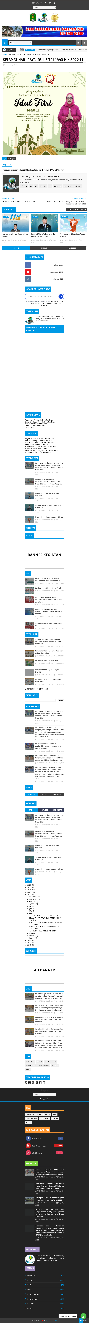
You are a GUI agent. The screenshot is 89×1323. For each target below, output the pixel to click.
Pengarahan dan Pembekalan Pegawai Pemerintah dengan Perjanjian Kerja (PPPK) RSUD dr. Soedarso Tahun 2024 (49, 1008)
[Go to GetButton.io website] (83, 1320)
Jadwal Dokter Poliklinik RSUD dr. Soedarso (41, 446)
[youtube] (54, 2)
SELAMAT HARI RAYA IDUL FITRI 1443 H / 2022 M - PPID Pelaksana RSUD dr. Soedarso (45, 303)
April (31, 913)
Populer (45, 810)
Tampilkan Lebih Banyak (77, 209)
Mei (31, 911)
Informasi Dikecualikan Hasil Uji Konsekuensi (41, 450)
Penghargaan (31, 1066)
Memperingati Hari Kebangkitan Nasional (15, 235)
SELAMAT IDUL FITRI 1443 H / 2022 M (43, 916)
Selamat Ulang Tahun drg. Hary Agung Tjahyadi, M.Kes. (43, 235)
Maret (31, 933)
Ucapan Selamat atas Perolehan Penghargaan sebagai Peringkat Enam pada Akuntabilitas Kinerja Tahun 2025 (49, 758)
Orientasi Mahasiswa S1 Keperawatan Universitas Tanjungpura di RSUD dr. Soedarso (49, 1019)
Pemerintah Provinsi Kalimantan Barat (39, 420)
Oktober (32, 901)
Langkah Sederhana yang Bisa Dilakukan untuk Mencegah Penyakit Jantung (48, 611)
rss (50, 186)
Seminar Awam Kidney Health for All (48, 588)
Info (54, 1062)
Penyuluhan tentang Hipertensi (46, 660)
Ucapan (12, 54)
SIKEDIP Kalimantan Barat (34, 426)
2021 (29, 940)
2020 (29, 943)
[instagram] (49, 2)
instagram (67, 186)
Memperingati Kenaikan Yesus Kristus (72, 235)
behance (57, 186)
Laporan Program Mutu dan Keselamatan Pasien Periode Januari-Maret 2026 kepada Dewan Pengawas (49, 482)
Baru (31, 810)
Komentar (57, 810)
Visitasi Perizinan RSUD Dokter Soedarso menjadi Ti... (44, 927)
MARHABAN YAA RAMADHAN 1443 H (43, 931)
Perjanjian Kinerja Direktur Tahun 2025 (39, 438)
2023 (29, 892)
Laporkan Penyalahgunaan (36, 689)
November (33, 899)
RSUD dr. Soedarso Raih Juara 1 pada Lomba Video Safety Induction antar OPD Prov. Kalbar (48, 746)
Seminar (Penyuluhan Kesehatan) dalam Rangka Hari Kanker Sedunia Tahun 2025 (48, 641)
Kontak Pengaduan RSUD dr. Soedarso (39, 442)
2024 (29, 890)
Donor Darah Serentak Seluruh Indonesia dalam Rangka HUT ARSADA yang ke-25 (48, 600)
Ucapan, (18, 65)
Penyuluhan (44, 1066)
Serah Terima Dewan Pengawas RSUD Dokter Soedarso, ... (46, 923)
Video (28, 1069)
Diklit (47, 1062)
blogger (16, 248)
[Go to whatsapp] (83, 1316)
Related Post (9, 210)
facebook (72, 248)
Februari (32, 935)
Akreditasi (30, 1062)
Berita (39, 1062)
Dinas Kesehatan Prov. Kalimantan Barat (40, 422)
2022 (29, 894)
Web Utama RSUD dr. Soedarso (37, 424)
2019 (29, 945)
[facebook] (45, 2)
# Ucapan (11, 159)
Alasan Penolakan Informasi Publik (38, 452)
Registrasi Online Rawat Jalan (36, 448)
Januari (32, 938)
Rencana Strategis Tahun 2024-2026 (38, 440)
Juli (30, 906)
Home (5, 54)
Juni (30, 908)
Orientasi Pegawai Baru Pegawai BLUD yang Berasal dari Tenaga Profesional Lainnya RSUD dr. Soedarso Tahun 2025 (49, 996)
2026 (29, 885)
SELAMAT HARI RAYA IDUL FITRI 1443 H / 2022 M (44, 919)
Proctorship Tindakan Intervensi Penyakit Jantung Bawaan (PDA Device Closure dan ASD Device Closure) (49, 1186)
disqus (44, 248)
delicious (78, 186)
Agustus (32, 904)
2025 (29, 887)
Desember (33, 897)
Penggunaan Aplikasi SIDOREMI (37, 444)
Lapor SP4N (29, 428)
